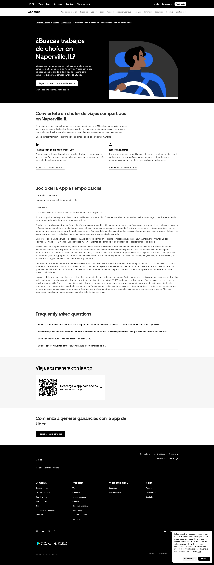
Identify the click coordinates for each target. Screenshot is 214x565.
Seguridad (159, 12)
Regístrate (180, 4)
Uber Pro (169, 12)
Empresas (58, 4)
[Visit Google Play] (44, 543)
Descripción (41, 207)
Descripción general (69, 12)
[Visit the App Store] (61, 544)
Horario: (39, 200)
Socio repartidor (97, 12)
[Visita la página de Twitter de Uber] (55, 531)
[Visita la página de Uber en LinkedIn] (37, 531)
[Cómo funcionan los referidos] (110, 144)
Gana (48, 4)
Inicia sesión (167, 4)
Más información (84, 4)
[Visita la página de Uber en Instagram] (49, 531)
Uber (31, 4)
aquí (199, 551)
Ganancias (148, 12)
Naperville (66, 23)
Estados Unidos (43, 23)
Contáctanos (181, 12)
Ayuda (156, 4)
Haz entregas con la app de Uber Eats (55, 149)
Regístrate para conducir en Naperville (57, 83)
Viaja (41, 4)
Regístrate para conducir (50, 434)
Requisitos (84, 12)
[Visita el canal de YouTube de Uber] (43, 531)
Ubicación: (40, 195)
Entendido (204, 559)
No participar (189, 559)
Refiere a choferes (118, 149)
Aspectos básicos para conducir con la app (124, 12)
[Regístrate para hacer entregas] (37, 144)
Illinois (56, 23)
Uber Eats (70, 4)
